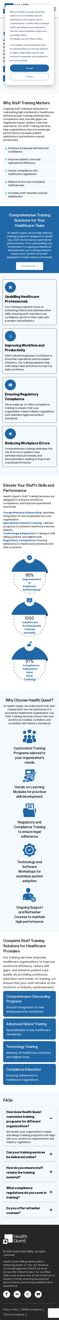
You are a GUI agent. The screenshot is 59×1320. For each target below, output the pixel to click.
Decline (29, 76)
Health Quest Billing (23, 1251)
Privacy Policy (10, 1309)
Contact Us (28, 266)
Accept (29, 68)
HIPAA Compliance (32, 1309)
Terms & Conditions (13, 1314)
